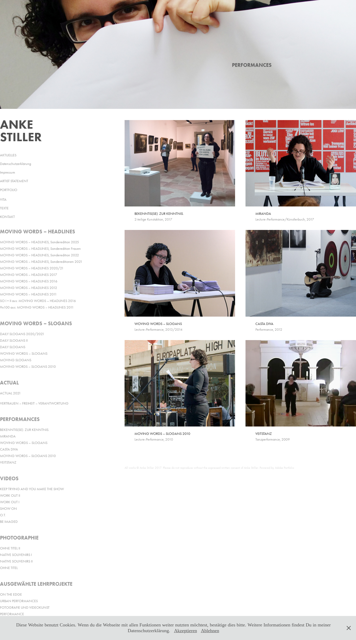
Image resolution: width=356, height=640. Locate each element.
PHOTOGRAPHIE (19, 538)
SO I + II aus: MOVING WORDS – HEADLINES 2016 (38, 301)
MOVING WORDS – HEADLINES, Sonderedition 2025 (39, 242)
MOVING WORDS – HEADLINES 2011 (28, 294)
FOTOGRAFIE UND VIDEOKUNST (25, 607)
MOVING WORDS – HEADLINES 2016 (28, 281)
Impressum (7, 172)
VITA (3, 199)
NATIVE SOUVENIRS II (16, 561)
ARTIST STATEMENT (14, 181)
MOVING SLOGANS (15, 360)
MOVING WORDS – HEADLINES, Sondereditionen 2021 (41, 261)
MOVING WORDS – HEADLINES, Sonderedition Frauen (40, 248)
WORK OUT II (10, 495)
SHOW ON (8, 508)
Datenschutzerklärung (15, 164)
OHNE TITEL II (10, 548)
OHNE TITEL (9, 568)
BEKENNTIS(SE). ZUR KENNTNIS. (24, 430)
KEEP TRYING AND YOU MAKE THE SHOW (32, 489)
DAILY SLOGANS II (14, 340)
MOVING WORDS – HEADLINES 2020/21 (32, 268)
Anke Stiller (21, 130)
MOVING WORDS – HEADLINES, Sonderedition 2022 (39, 255)
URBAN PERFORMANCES (19, 601)
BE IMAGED (9, 521)
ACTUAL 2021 (10, 393)
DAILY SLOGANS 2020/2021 (22, 334)
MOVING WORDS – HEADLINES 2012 (28, 288)
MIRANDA (8, 436)
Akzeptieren (185, 630)
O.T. (3, 515)
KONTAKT (7, 217)
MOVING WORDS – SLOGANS (36, 323)
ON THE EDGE (11, 594)
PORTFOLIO (8, 190)
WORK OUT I (9, 502)
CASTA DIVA (9, 449)
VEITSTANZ (8, 462)
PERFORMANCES (20, 419)
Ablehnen (210, 630)
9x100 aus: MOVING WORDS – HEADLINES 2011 (37, 307)
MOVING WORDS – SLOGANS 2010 (28, 366)
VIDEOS (9, 478)
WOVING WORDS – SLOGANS (23, 353)
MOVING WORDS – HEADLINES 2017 (28, 274)
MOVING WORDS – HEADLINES (37, 231)
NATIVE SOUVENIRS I (16, 555)
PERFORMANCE (12, 614)
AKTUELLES (8, 155)
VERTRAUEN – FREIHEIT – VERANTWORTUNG (34, 403)
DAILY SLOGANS (12, 347)
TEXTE (4, 208)
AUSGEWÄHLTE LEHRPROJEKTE (36, 584)
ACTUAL (9, 383)
